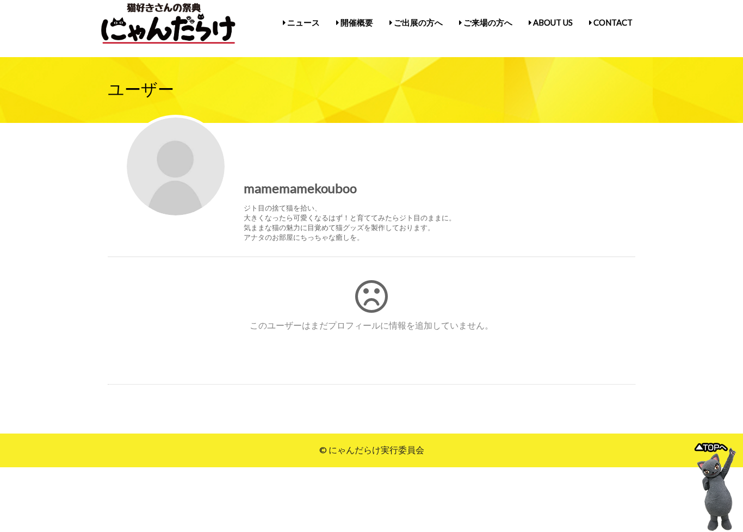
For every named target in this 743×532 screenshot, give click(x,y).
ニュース (303, 22)
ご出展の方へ (417, 22)
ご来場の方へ (487, 22)
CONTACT (612, 22)
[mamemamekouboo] (175, 166)
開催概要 (356, 22)
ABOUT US (552, 22)
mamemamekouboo (300, 188)
